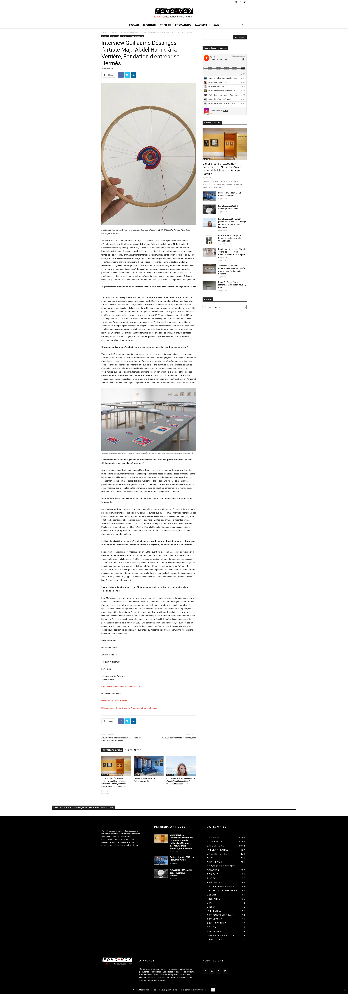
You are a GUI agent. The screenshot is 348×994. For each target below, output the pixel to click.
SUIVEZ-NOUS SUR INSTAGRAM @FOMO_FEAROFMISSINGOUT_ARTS (83, 807)
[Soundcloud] (240, 2)
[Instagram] (236, 2)
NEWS (216, 25)
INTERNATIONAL (183, 25)
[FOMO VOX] (174, 13)
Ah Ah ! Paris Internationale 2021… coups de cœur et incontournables (121, 739)
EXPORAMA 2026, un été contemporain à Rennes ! (181, 873)
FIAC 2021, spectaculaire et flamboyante (178, 738)
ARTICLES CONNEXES (112, 750)
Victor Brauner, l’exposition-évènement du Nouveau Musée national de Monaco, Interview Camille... (222, 169)
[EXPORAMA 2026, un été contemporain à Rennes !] (209, 209)
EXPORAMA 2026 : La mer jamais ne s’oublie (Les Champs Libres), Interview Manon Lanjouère (180, 781)
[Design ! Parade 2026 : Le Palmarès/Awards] (149, 766)
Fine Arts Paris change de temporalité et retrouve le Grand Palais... (229, 238)
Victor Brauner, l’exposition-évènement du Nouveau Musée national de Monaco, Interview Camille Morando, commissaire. (181, 842)
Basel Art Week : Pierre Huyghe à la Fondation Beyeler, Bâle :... (232, 285)
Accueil (104, 32)
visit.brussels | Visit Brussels (114, 701)
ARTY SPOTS (165, 25)
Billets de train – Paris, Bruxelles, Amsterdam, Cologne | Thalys (129, 708)
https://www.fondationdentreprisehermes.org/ (121, 686)
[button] (243, 25)
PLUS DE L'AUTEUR (133, 750)
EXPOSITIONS (149, 25)
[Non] (344, 990)
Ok (213, 990)
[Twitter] (245, 2)
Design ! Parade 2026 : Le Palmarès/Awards (182, 858)
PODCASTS (134, 25)
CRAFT (137, 775)
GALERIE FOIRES (202, 25)
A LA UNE (112, 32)
